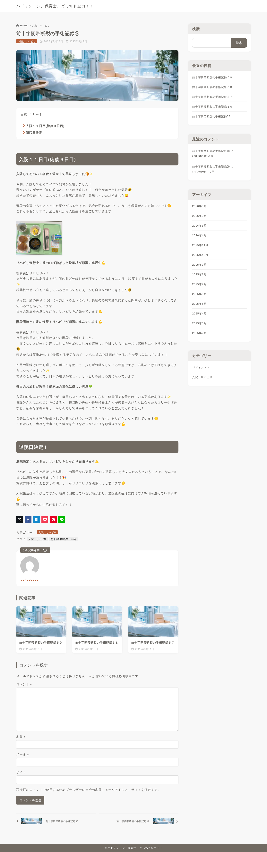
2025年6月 (199, 294)
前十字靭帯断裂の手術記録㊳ (211, 151)
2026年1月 (199, 235)
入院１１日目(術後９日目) (45, 125)
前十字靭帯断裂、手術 (63, 539)
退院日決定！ (36, 132)
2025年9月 (199, 264)
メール (22, 754)
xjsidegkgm (200, 171)
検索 (196, 28)
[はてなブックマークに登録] (36, 519)
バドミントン (201, 367)
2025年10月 (200, 255)
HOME (24, 25)
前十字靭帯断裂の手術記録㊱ (211, 166)
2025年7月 (199, 284)
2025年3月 (199, 323)
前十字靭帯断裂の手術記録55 (211, 116)
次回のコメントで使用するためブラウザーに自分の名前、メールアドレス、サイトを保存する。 (90, 789)
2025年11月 (200, 245)
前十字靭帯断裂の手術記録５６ (212, 106)
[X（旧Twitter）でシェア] (19, 519)
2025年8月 (199, 274)
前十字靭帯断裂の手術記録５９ (212, 77)
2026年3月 (199, 225)
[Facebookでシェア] (28, 519)
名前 (21, 736)
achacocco (30, 579)
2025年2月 (199, 333)
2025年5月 (199, 303)
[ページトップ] (258, 843)
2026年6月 (199, 216)
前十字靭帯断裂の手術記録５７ (212, 97)
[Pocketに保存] (44, 519)
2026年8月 (199, 206)
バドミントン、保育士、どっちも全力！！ (54, 6)
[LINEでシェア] (61, 519)
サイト (21, 772)
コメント (24, 684)
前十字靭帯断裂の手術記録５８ (212, 87)
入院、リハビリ (41, 25)
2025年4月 (199, 313)
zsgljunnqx (199, 156)
